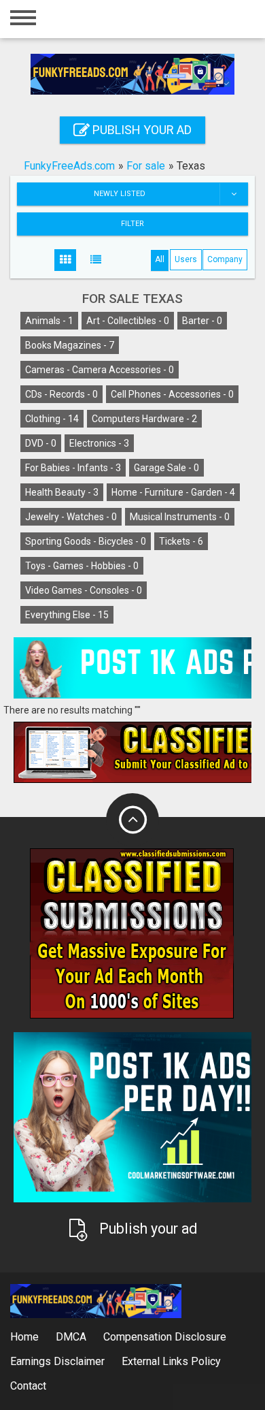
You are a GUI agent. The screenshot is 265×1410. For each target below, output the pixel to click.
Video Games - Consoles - (83, 590)
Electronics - (99, 443)
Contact (28, 1385)
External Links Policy (171, 1361)
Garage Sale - (166, 467)
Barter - (202, 320)
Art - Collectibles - (127, 320)
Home (24, 1336)
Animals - (49, 320)
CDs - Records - (61, 394)
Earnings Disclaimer (57, 1361)
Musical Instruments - (180, 516)
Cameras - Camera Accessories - (99, 369)
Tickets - (181, 541)
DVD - (40, 443)
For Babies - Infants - (73, 467)
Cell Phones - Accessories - (172, 394)
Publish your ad (141, 130)
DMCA (71, 1336)
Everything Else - (67, 614)
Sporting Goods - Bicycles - (85, 541)
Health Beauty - (62, 492)
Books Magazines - (69, 345)
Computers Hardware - (144, 418)
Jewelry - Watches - (71, 516)
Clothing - (52, 418)
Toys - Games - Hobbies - (82, 565)
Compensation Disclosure (164, 1336)
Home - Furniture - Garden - (173, 492)
